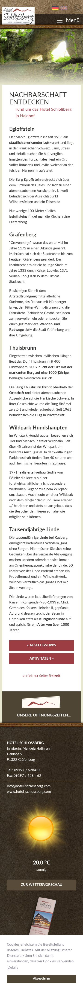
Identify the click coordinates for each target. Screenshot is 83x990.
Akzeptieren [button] (41, 978)
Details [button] (13, 967)
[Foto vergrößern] (41, 57)
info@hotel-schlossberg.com (28, 786)
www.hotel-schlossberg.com (29, 791)
